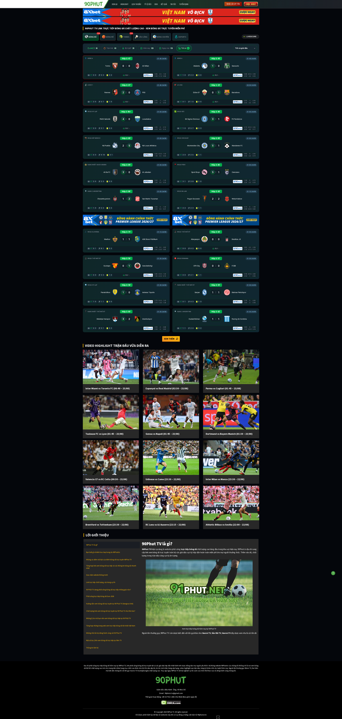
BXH (156, 4)
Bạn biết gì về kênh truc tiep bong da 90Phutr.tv (103, 552)
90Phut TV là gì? (92, 545)
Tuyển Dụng (183, 4)
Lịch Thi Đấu (136, 4)
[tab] (91, 37)
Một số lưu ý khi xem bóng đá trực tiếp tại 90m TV (104, 640)
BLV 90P (129, 48)
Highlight (124, 4)
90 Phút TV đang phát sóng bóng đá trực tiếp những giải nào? (108, 590)
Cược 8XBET (251, 4)
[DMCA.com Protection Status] (171, 702)
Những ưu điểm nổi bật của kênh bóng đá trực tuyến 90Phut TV (109, 559)
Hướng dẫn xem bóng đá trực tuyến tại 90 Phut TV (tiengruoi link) (109, 604)
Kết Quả (164, 4)
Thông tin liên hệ (92, 648)
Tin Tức (173, 4)
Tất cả (185, 48)
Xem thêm (169, 338)
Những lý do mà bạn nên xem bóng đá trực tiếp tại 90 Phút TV (108, 618)
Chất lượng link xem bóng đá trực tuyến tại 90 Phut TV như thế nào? (110, 611)
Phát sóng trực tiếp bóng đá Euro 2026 (100, 596)
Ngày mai (167, 48)
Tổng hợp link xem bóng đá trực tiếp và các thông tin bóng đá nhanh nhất (111, 567)
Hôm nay (148, 48)
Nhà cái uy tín (233, 4)
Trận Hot (111, 48)
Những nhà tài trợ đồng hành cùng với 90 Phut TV (104, 633)
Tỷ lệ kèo (147, 4)
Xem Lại (114, 4)
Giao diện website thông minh (97, 575)
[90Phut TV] (93, 4)
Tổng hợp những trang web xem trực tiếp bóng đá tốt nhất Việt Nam (110, 626)
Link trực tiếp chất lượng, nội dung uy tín (100, 582)
